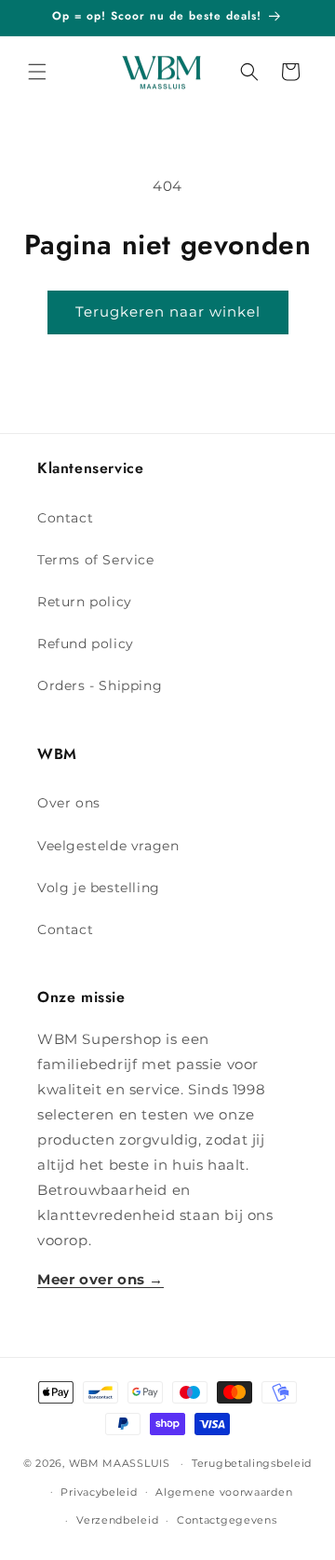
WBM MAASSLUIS (119, 1463)
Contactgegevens (227, 1519)
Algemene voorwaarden (223, 1492)
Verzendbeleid (117, 1519)
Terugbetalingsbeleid (252, 1463)
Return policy (84, 601)
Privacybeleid (98, 1492)
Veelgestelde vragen (108, 845)
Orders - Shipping (99, 685)
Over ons (68, 802)
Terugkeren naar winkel (168, 311)
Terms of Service (95, 559)
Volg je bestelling (98, 887)
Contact (65, 517)
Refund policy (85, 643)
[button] (37, 71)
